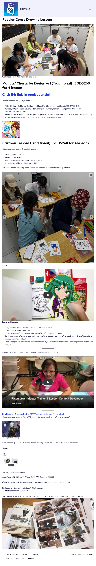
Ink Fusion (25, 8)
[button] (4, 217)
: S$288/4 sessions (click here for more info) (33, 414)
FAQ (40, 558)
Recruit (31, 558)
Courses (35, 554)
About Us (20, 558)
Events (9, 558)
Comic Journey (12, 554)
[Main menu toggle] (89, 8)
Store (25, 554)
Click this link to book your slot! (27, 94)
